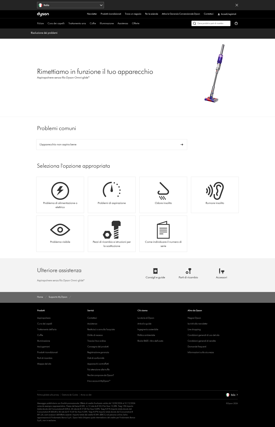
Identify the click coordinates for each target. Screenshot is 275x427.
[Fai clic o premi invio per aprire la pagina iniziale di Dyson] (43, 14)
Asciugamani (43, 346)
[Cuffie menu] (97, 23)
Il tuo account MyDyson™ (99, 381)
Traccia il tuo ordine (96, 341)
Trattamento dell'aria (46, 329)
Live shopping (194, 329)
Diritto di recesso (95, 335)
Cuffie (93, 23)
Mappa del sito (44, 364)
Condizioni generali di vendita (202, 341)
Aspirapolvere (43, 318)
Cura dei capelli (56, 23)
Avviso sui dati (86, 395)
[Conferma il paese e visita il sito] (237, 5)
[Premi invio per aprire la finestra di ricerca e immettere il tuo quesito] (210, 23)
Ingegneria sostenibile (148, 329)
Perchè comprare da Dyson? (100, 375)
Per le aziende (151, 14)
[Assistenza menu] (129, 23)
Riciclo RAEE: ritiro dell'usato (150, 341)
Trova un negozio (133, 14)
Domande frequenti (197, 346)
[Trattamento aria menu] (87, 23)
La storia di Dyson (146, 318)
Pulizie (40, 23)
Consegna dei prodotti (98, 346)
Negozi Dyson (194, 318)
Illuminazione (107, 23)
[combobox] (70, 5)
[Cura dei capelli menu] (66, 23)
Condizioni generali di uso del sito (203, 335)
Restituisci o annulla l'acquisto (101, 329)
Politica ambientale (146, 335)
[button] (232, 395)
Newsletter (92, 14)
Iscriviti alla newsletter (198, 323)
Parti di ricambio (44, 358)
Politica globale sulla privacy (48, 395)
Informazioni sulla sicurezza (201, 352)
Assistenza (123, 23)
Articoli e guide (144, 323)
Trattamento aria (77, 23)
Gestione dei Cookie (70, 395)
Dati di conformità (95, 358)
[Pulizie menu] (45, 23)
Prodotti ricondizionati (111, 14)
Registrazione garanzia (98, 352)
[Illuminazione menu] (115, 23)
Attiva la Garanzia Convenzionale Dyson (181, 14)
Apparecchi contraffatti (98, 364)
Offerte (135, 23)
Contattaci (208, 14)
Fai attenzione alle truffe (98, 369)
